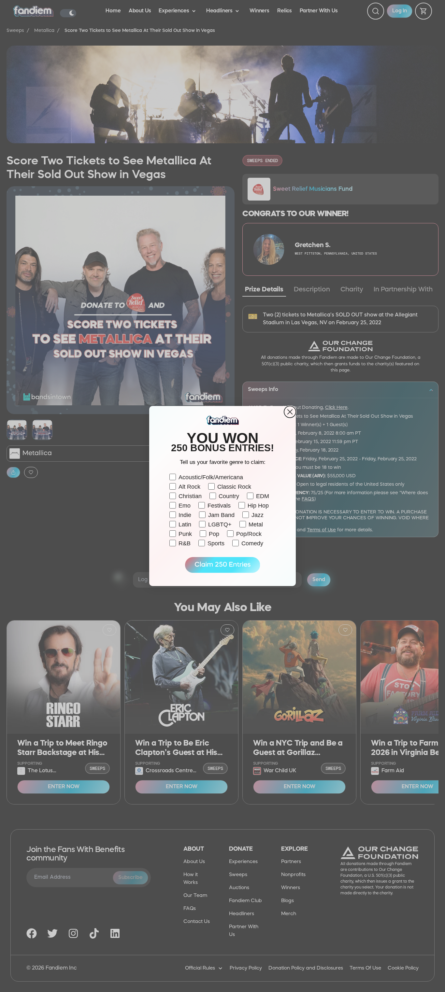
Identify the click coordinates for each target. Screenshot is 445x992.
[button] (222, 565)
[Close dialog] (290, 412)
